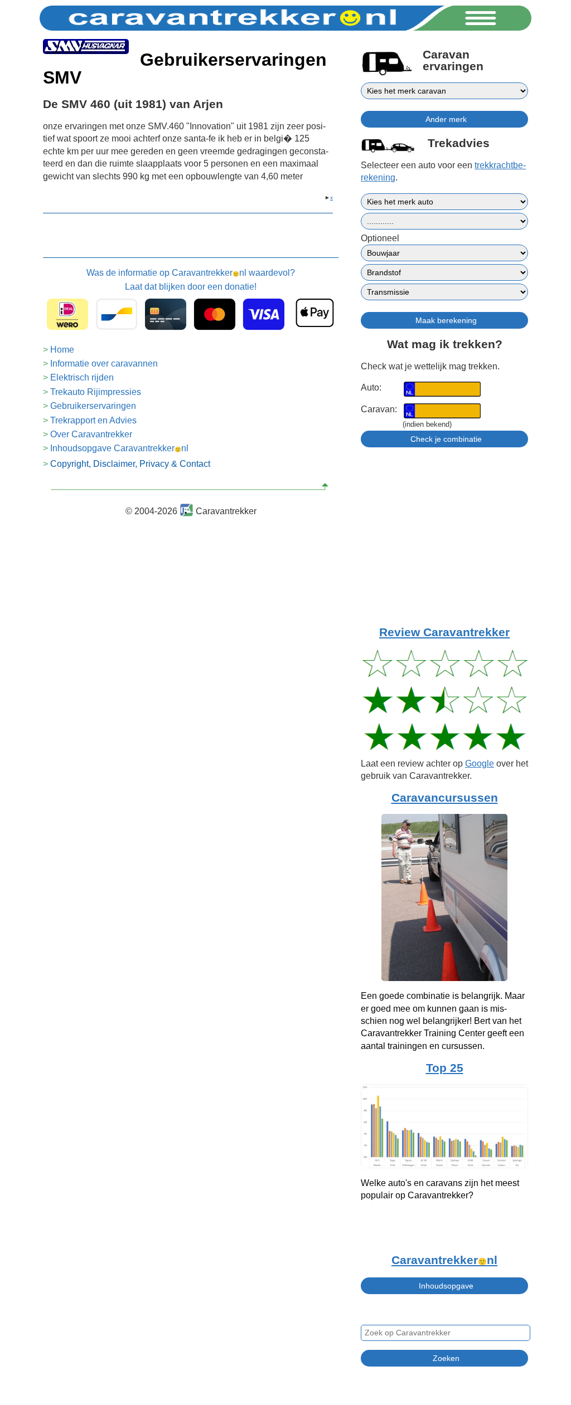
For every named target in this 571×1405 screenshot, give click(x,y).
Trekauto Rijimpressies (95, 392)
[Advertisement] (444, 547)
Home (62, 349)
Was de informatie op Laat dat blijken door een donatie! (190, 279)
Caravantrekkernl (444, 1260)
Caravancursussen (444, 797)
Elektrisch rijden (82, 377)
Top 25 (444, 1068)
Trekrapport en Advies (93, 420)
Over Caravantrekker (91, 434)
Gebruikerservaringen (93, 406)
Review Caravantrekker (444, 632)
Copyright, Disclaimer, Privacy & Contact (130, 464)
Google (479, 763)
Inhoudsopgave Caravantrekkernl (119, 448)
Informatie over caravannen (104, 363)
